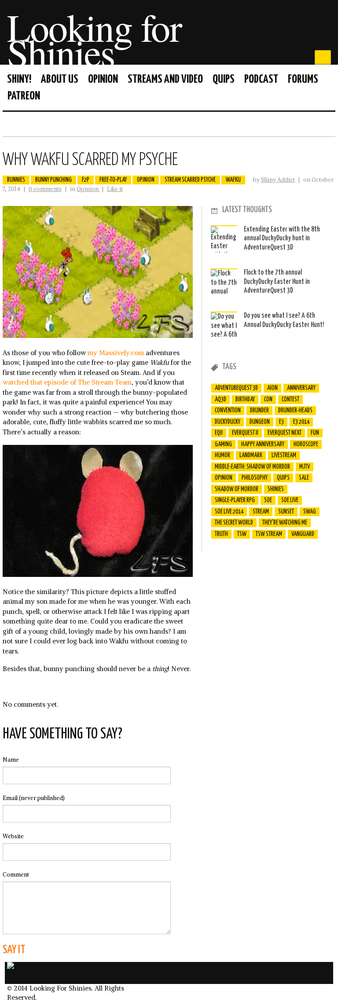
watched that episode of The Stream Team (67, 382)
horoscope (306, 444)
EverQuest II (245, 433)
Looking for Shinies (94, 39)
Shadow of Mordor (236, 489)
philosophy (255, 478)
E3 (281, 422)
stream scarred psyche (190, 180)
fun (315, 433)
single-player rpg (235, 500)
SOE (268, 500)
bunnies (16, 180)
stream (261, 512)
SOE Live (289, 500)
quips (283, 478)
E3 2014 (301, 422)
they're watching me (284, 523)
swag (309, 512)
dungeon (260, 422)
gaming (223, 444)
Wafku (233, 180)
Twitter (328, 124)
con (268, 399)
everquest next (284, 433)
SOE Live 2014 (229, 512)
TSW (241, 534)
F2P (85, 180)
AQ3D (220, 399)
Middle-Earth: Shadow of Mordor (252, 467)
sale (304, 478)
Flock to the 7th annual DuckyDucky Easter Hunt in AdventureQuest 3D (277, 281)
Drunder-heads (295, 410)
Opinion (88, 189)
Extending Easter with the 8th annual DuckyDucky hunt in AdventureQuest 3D (282, 238)
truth (221, 534)
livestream (284, 455)
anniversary (301, 388)
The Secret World (234, 523)
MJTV (304, 467)
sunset (286, 512)
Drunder (259, 410)
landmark (250, 455)
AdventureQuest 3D (236, 388)
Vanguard (302, 534)
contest (290, 399)
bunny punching (53, 180)
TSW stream (269, 534)
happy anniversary (262, 444)
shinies (276, 489)
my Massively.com (116, 353)
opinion (145, 180)
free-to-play (113, 180)
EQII (219, 433)
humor (222, 455)
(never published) (34, 798)
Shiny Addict (278, 180)
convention (228, 410)
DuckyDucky (227, 422)
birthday (245, 399)
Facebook (314, 124)
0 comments (45, 189)
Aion (272, 388)
